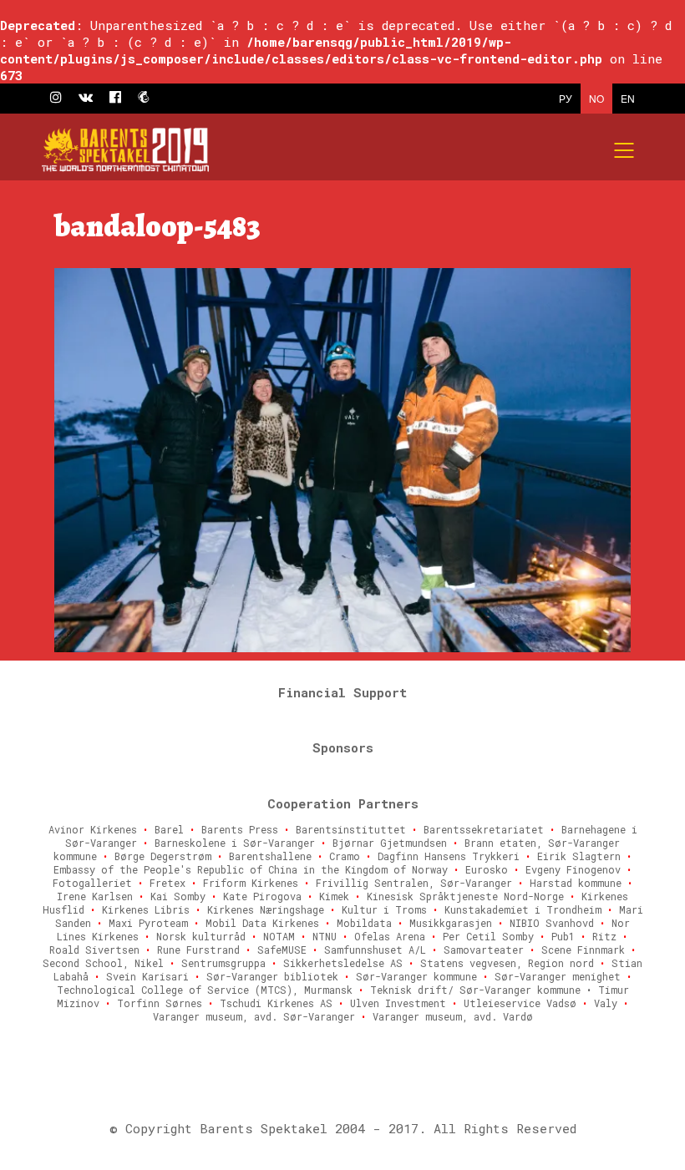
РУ (565, 98)
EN (628, 98)
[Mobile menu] (624, 150)
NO (596, 98)
